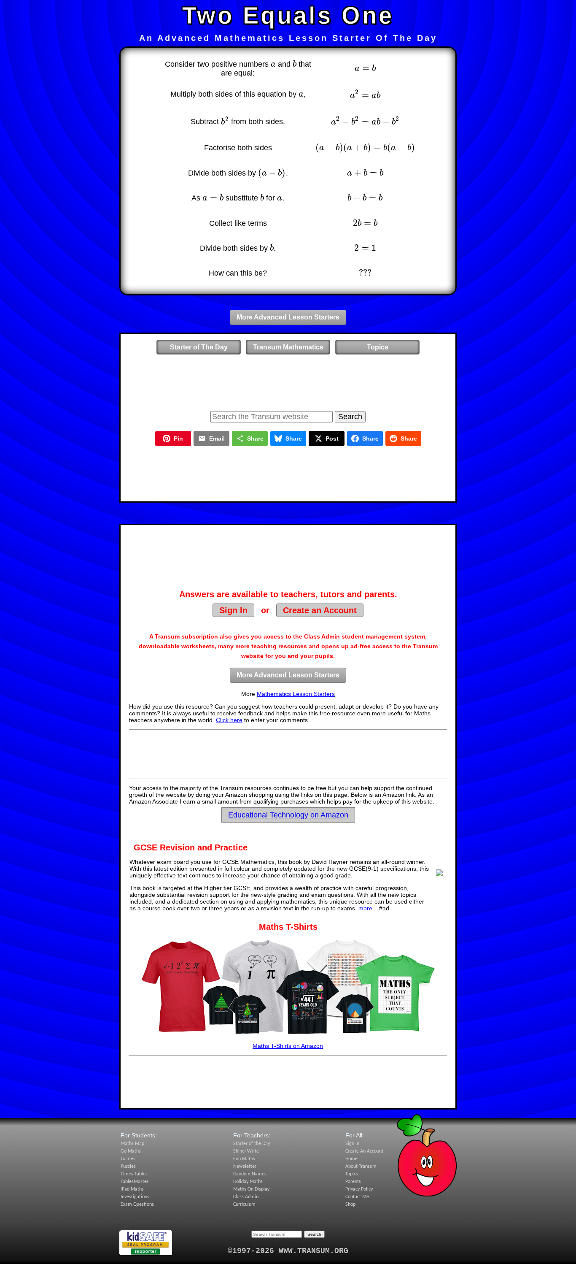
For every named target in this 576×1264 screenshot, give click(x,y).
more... (367, 908)
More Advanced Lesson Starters (288, 317)
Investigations (135, 1196)
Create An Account (364, 1151)
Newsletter (244, 1166)
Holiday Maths (248, 1181)
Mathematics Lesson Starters (296, 693)
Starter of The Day (199, 347)
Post (332, 438)
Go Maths (131, 1151)
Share (255, 438)
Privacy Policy (359, 1189)
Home (351, 1158)
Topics (377, 347)
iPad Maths (132, 1189)
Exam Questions (137, 1204)
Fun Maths (244, 1158)
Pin (178, 438)
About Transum (361, 1166)
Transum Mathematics (288, 347)
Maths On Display (251, 1189)
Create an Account (320, 610)
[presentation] (273, 64)
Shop (350, 1204)
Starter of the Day (251, 1143)
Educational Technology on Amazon (288, 815)
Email (217, 438)
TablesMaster (134, 1181)
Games (128, 1158)
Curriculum (244, 1204)
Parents (353, 1181)
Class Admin (245, 1196)
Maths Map (132, 1143)
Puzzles (128, 1166)
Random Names (249, 1174)
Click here (229, 720)
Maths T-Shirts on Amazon (288, 1045)
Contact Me (357, 1196)
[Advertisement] (288, 381)
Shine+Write (246, 1151)
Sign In (233, 610)
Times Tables (134, 1174)
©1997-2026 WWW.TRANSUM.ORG (288, 1251)
